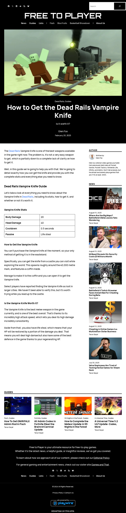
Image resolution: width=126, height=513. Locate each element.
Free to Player (63, 15)
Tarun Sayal (93, 223)
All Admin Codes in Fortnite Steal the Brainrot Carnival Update (45, 425)
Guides (68, 101)
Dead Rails (59, 101)
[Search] (119, 6)
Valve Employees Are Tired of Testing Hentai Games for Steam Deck (104, 367)
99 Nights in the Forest (73, 418)
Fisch (6, 418)
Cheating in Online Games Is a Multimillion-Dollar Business (103, 330)
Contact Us (68, 493)
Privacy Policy (58, 493)
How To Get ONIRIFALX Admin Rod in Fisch (17, 423)
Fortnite (37, 418)
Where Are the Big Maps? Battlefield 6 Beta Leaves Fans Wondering (103, 217)
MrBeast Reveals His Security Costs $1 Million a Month (103, 255)
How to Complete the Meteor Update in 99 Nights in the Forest (76, 424)
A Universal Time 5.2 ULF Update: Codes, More (106, 424)
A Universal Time (101, 418)
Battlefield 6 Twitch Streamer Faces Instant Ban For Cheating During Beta (103, 292)
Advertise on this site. (63, 511)
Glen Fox (63, 131)
